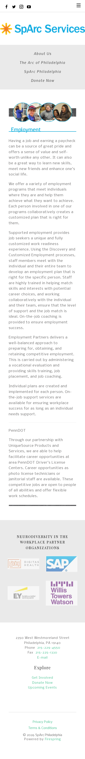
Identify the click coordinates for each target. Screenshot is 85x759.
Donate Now (42, 80)
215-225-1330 (46, 652)
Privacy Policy (43, 722)
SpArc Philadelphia (42, 71)
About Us (42, 53)
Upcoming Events (42, 687)
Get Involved (42, 678)
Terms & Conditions (42, 728)
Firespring (53, 739)
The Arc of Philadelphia (42, 62)
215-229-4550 (48, 648)
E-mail (42, 657)
